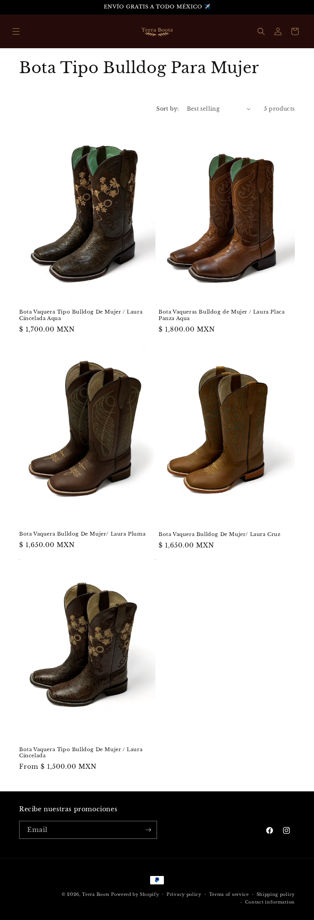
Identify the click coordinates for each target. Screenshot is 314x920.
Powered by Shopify (135, 894)
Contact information (270, 902)
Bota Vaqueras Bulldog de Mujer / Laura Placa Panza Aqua (222, 315)
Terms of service (229, 894)
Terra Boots (96, 894)
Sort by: (167, 108)
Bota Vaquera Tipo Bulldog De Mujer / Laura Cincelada (80, 753)
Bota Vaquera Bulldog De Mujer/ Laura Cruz (220, 534)
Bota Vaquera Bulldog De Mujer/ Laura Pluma (82, 534)
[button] (16, 31)
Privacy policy (184, 894)
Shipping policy (276, 894)
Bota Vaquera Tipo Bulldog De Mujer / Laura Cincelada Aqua (80, 315)
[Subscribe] (148, 830)
